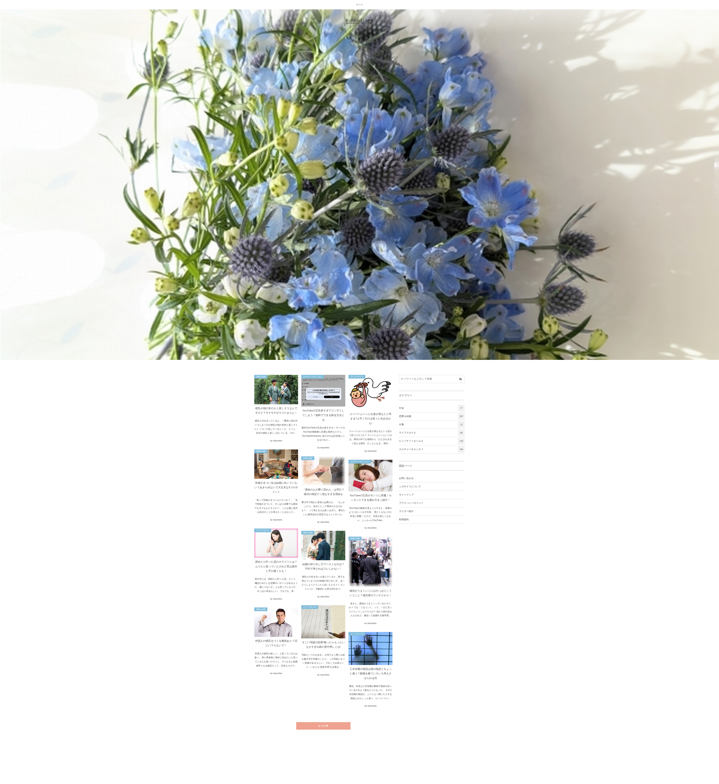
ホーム (359, 4)
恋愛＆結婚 (261, 377)
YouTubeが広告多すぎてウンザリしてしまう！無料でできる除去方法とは (323, 415)
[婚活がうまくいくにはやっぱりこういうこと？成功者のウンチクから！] (370, 562)
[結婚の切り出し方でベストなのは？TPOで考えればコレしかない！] (323, 545)
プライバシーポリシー (411, 503)
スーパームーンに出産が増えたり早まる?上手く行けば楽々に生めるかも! (371, 419)
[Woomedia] (359, 21)
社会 (430, 408)
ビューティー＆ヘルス (431, 441)
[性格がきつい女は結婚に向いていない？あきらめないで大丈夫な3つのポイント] (276, 464)
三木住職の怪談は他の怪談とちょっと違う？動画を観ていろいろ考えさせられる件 (371, 674)
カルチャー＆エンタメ (312, 377)
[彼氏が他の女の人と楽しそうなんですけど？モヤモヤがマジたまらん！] (276, 389)
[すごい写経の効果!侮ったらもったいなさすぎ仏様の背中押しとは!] (323, 621)
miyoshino (277, 441)
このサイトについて (410, 486)
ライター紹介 (406, 511)
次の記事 (323, 725)
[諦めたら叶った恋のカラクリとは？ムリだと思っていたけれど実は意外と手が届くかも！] (276, 543)
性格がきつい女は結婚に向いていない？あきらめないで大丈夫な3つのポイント (276, 487)
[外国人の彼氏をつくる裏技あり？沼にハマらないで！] (276, 622)
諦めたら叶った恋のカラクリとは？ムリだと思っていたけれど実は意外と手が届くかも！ (276, 566)
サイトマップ (406, 494)
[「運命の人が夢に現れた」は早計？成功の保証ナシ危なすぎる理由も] (323, 471)
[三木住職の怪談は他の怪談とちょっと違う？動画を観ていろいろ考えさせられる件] (370, 648)
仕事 (430, 424)
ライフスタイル (356, 377)
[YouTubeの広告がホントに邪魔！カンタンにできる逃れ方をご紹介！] (370, 475)
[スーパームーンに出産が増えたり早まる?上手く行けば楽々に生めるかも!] (370, 392)
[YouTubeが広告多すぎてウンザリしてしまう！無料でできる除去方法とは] (323, 391)
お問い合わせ (406, 478)
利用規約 (404, 519)
